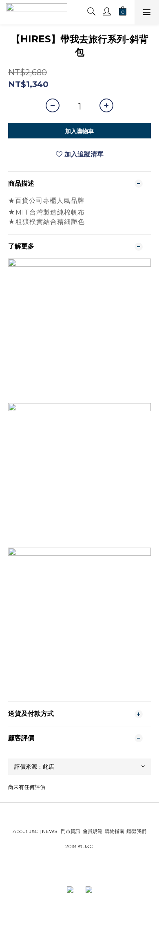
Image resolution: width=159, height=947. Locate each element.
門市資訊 (70, 831)
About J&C (25, 831)
